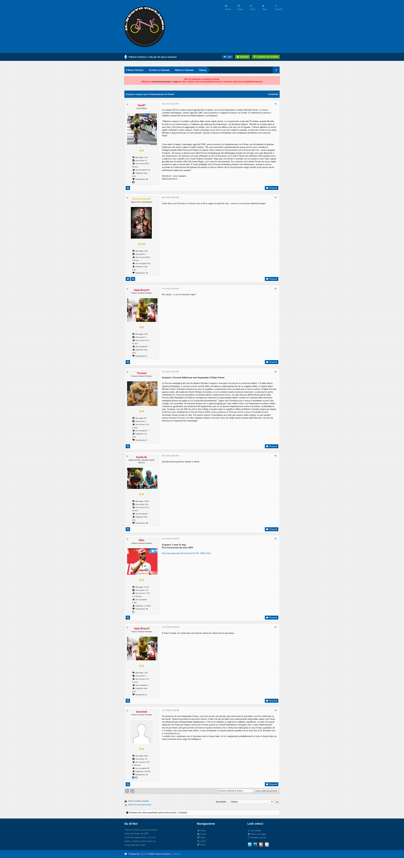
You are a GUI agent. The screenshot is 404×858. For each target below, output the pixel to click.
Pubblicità (176, 854)
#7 (275, 627)
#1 (275, 104)
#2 (275, 197)
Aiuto (202, 844)
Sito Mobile (255, 830)
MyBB (143, 854)
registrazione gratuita (160, 82)
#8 (275, 710)
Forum (203, 834)
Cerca (203, 841)
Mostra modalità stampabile (138, 801)
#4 (275, 372)
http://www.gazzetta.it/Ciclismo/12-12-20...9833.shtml (186, 553)
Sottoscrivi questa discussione (140, 805)
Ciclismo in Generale (159, 70)
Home (203, 830)
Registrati (244, 57)
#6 (275, 539)
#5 (275, 456)
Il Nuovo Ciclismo (134, 70)
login (176, 82)
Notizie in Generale (184, 70)
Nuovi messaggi (258, 834)
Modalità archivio (258, 837)
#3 (275, 288)
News (202, 837)
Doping (202, 70)
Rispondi (273, 188)
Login (229, 57)
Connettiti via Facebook (267, 57)
